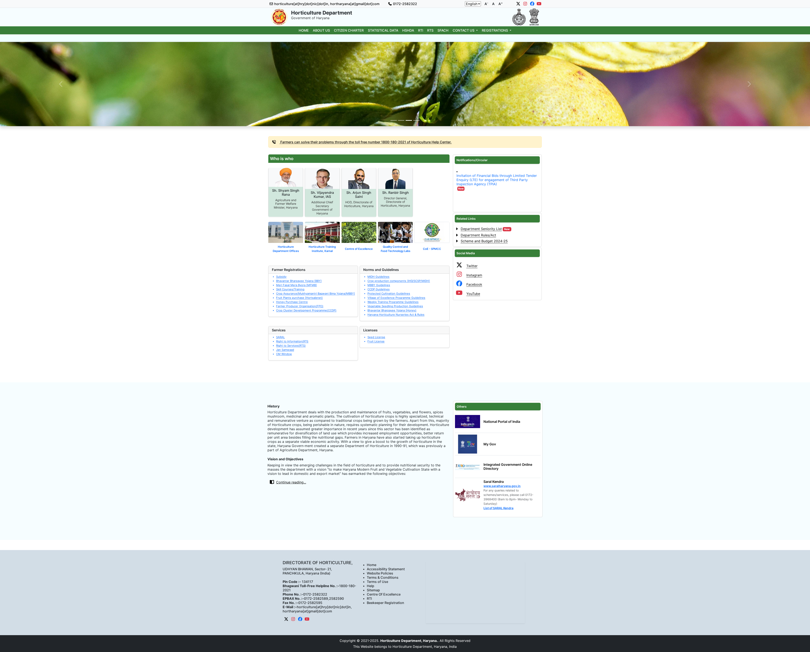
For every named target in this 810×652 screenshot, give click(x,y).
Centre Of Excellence (384, 594)
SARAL (280, 337)
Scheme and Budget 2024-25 (484, 241)
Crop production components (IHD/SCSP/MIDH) (398, 280)
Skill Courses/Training (290, 289)
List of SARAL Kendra (498, 508)
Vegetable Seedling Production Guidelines (395, 306)
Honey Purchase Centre (292, 302)
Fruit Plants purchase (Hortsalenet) (299, 297)
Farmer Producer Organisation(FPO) (299, 306)
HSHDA (408, 30)
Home (304, 30)
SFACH (442, 30)
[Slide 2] (401, 120)
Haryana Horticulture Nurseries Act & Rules (395, 314)
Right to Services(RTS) (291, 345)
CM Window (284, 354)
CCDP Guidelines (378, 289)
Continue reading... (291, 482)
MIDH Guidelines (378, 276)
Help (370, 586)
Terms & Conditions (382, 577)
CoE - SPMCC (432, 248)
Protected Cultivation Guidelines (388, 293)
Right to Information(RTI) (292, 341)
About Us (321, 30)
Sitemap (373, 590)
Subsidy (281, 276)
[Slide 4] (416, 120)
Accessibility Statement (386, 569)
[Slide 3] (409, 120)
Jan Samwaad (285, 349)
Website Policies (380, 573)
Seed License (376, 337)
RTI (420, 30)
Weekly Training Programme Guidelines (392, 302)
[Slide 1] (393, 120)
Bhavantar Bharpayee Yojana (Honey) (391, 310)
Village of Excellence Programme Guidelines (396, 297)
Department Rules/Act (478, 235)
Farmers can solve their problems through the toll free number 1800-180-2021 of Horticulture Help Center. (365, 142)
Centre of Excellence (359, 248)
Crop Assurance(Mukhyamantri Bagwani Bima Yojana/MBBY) (315, 293)
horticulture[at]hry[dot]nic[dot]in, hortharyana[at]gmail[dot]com (326, 4)
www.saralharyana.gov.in (502, 486)
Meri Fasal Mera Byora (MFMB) (296, 285)
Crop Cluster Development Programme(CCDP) (306, 310)
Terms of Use (377, 582)
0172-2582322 (404, 4)
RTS (430, 30)
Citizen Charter (349, 30)
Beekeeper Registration (385, 603)
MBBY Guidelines (378, 285)
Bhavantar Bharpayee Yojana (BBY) (299, 280)
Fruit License (376, 341)
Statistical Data (383, 30)
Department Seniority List (485, 229)
